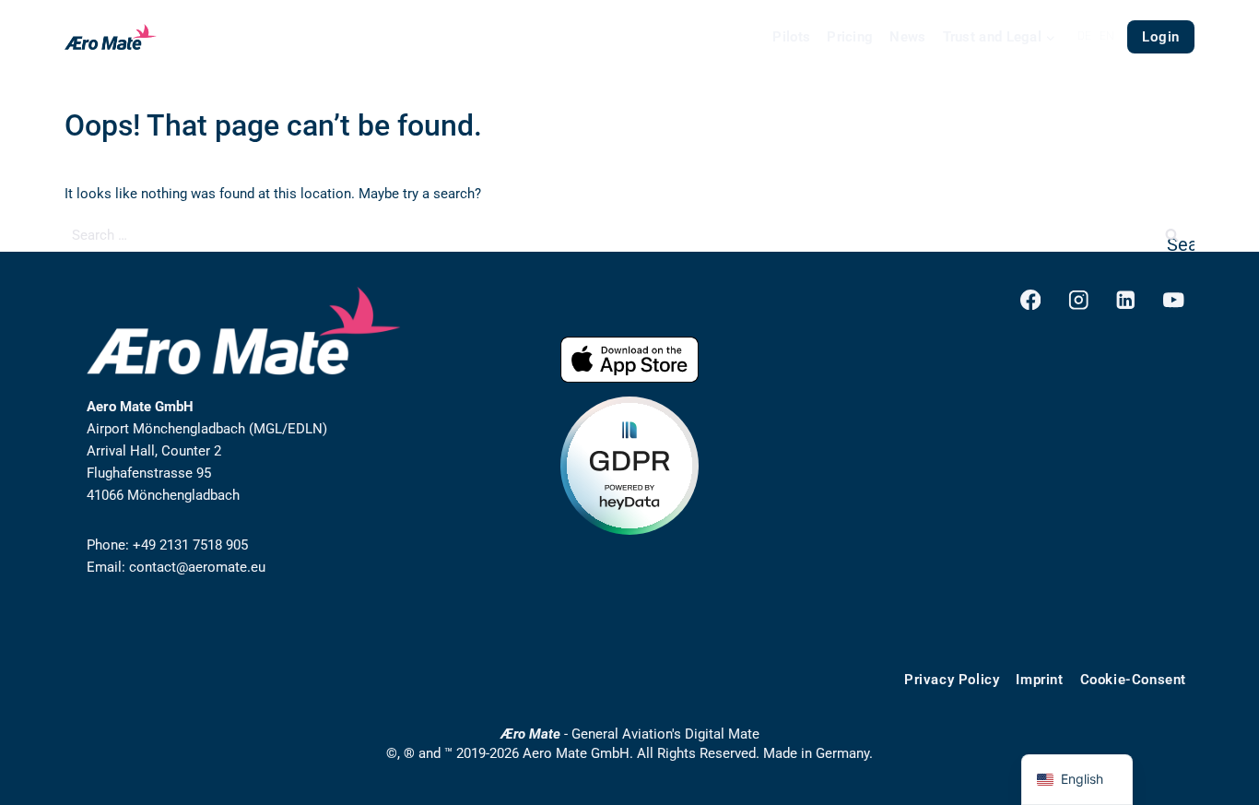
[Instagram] (1078, 300)
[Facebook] (1031, 300)
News (907, 37)
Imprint (1039, 679)
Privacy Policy (951, 679)
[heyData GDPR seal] (629, 466)
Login (1161, 37)
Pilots (791, 37)
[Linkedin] (1126, 300)
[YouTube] (1173, 300)
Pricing (850, 37)
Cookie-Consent (1133, 679)
